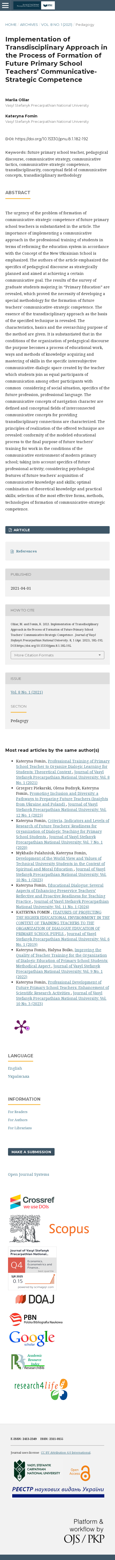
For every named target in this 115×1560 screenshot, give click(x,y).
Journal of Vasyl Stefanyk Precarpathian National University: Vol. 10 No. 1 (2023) (61, 874)
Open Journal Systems (28, 1174)
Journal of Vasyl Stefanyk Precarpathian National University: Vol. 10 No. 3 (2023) (61, 998)
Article (21, 530)
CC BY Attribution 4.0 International (65, 1452)
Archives (29, 24)
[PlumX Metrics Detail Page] (21, 1026)
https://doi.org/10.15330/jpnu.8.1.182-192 (51, 139)
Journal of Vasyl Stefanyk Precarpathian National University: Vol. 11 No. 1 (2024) (62, 904)
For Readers (18, 1111)
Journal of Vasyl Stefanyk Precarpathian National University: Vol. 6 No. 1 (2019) (63, 939)
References (26, 551)
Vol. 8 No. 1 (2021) (56, 24)
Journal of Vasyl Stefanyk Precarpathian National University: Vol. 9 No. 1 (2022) (59, 971)
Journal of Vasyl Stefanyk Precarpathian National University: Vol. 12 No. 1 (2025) (61, 809)
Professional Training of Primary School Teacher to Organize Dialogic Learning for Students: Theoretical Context (63, 766)
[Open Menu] (5, 5)
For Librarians (20, 1127)
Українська (18, 1076)
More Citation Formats (33, 655)
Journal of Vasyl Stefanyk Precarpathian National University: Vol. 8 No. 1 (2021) (63, 777)
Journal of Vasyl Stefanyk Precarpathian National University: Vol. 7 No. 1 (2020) (59, 842)
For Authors (18, 1119)
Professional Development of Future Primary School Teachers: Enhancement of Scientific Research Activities (62, 987)
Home (11, 24)
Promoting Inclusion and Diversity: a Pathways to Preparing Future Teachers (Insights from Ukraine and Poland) (62, 799)
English (15, 1068)
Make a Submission (31, 1152)
